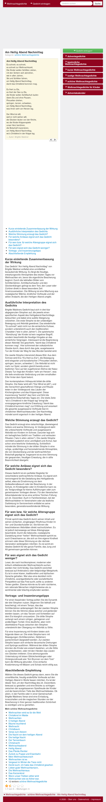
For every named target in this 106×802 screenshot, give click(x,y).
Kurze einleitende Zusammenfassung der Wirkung (33, 228)
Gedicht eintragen (41, 3)
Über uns (72, 799)
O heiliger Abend (17, 720)
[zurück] (51, 139)
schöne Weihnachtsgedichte (27, 54)
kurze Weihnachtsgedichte (81, 69)
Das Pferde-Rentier (18, 751)
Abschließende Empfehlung (22, 253)
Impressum (96, 799)
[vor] (55, 139)
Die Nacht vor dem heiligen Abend (25, 734)
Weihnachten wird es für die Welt (25, 712)
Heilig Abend (15, 748)
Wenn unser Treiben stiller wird (24, 775)
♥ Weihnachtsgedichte (15, 794)
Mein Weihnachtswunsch (21, 756)
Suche (97, 3)
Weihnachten (15, 718)
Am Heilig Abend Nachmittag (71, 794)
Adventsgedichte (76, 56)
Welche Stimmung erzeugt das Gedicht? (28, 234)
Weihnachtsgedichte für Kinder (83, 87)
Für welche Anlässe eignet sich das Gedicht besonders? (30, 238)
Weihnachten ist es (18, 759)
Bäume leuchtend (17, 723)
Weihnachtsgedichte (16, 3)
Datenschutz (83, 799)
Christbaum (14, 729)
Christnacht (14, 742)
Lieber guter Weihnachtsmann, (24, 767)
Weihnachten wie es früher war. (24, 778)
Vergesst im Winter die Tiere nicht (25, 762)
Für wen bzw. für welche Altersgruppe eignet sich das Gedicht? (32, 244)
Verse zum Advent (17, 731)
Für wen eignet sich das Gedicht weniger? (29, 247)
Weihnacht (14, 726)
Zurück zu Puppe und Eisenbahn (25, 753)
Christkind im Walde (18, 715)
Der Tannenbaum (17, 740)
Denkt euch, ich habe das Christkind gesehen (31, 764)
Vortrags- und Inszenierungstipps (25, 250)
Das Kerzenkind (16, 773)
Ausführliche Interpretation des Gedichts (28, 231)
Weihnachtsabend (17, 745)
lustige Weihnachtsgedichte (82, 75)
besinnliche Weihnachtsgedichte (76, 63)
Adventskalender (76, 93)
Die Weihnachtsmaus (19, 770)
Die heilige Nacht (17, 737)
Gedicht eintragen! (84, 50)
